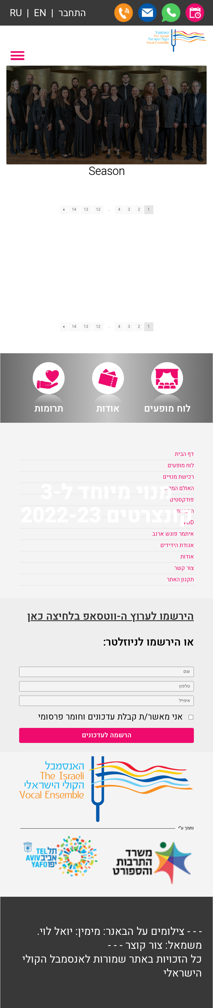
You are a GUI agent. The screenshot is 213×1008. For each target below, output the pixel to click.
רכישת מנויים (178, 477)
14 (74, 210)
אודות (187, 557)
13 (86, 210)
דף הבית (184, 454)
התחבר (72, 13)
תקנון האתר (180, 579)
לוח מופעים (181, 465)
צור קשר (184, 568)
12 (98, 210)
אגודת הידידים (177, 545)
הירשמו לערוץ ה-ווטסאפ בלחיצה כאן (110, 616)
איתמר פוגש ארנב (173, 534)
